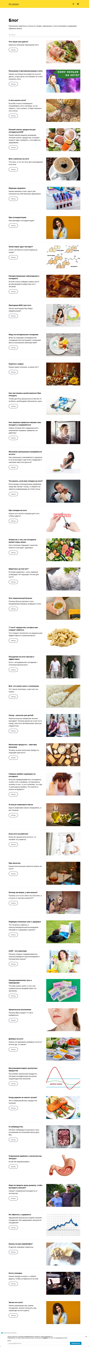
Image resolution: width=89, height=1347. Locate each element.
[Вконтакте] (73, 4)
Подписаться (76, 1343)
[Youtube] (78, 4)
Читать (13, 50)
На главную (14, 4)
